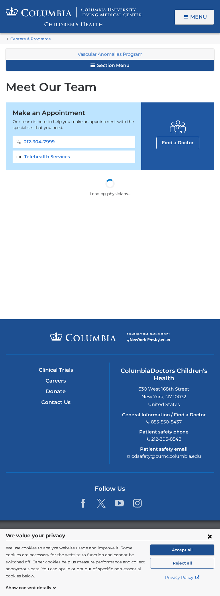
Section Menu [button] (112, 65)
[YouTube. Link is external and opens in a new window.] (119, 503)
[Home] (74, 16)
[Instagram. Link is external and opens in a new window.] (137, 503)
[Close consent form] (209, 536)
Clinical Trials (56, 370)
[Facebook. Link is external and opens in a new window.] (83, 503)
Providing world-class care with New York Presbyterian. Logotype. (148, 337)
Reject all (182, 563)
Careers (56, 381)
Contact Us (55, 402)
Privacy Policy (180, 577)
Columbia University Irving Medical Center (83, 336)
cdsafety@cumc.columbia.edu (166, 456)
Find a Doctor (178, 142)
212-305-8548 (166, 439)
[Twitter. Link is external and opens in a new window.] (101, 503)
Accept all (182, 550)
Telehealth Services (47, 156)
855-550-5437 (166, 422)
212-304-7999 (39, 141)
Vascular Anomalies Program (110, 54)
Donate (56, 391)
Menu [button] (198, 17)
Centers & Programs (30, 39)
